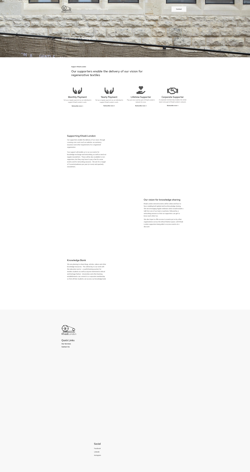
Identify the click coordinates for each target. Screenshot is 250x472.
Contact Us (66, 347)
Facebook (97, 448)
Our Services (66, 344)
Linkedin (97, 452)
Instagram (97, 455)
